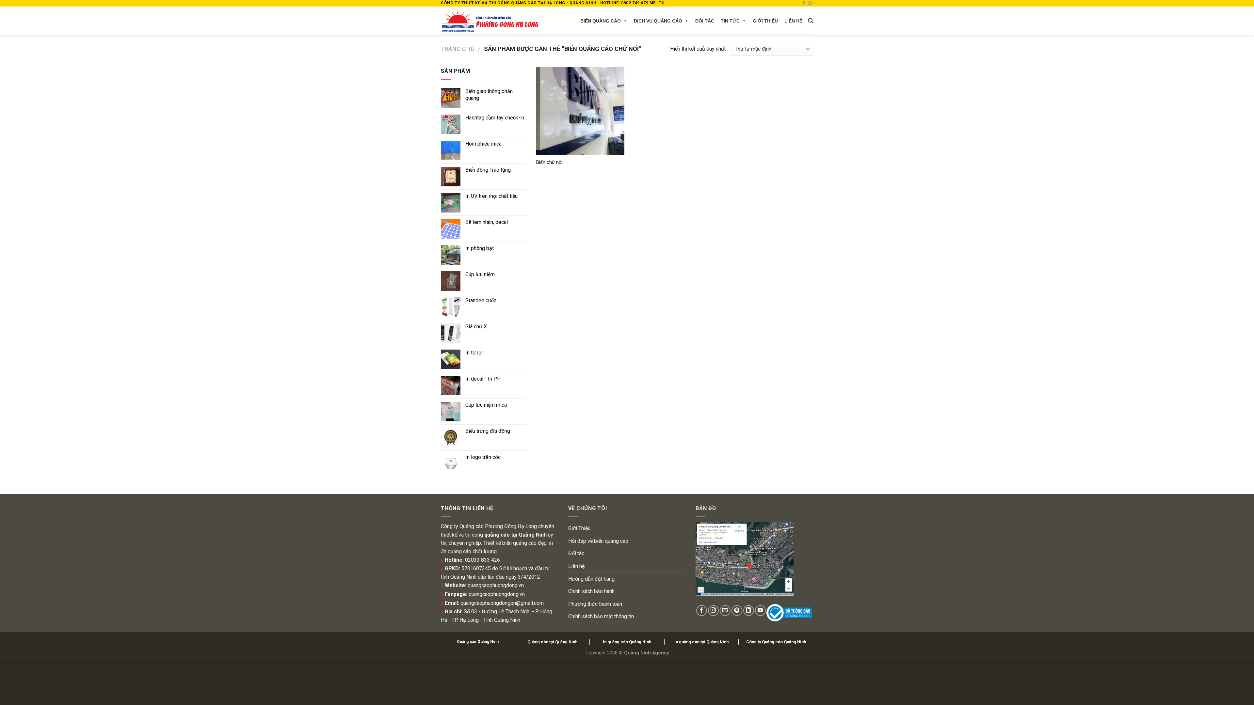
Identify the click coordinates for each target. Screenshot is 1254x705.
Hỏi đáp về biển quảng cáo (598, 541)
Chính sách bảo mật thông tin (601, 616)
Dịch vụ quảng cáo (658, 21)
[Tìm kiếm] (810, 20)
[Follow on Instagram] (713, 610)
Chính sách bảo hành (591, 591)
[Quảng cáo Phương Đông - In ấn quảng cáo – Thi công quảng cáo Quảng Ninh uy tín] (490, 20)
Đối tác (704, 21)
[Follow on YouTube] (760, 610)
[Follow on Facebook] (804, 3)
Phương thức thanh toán (595, 604)
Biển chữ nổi (549, 162)
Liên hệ (793, 21)
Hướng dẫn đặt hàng (591, 579)
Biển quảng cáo (600, 21)
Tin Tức (730, 21)
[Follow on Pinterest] (737, 610)
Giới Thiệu (765, 21)
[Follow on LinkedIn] (748, 610)
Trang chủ (457, 48)
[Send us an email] (810, 3)
